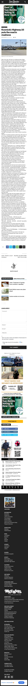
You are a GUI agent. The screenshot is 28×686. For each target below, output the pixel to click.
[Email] (20, 246)
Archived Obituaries (8, 577)
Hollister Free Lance (8, 639)
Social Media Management (10, 613)
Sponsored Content (8, 614)
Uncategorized (4, 27)
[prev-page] (2, 303)
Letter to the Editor (8, 516)
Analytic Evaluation (8, 616)
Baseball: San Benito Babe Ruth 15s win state (20, 256)
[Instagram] (8, 677)
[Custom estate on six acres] (5, 298)
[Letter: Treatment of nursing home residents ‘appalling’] (5, 284)
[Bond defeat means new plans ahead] (5, 291)
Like (16, 428)
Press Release (7, 518)
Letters (5, 548)
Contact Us (6, 515)
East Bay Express (8, 625)
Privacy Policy (7, 519)
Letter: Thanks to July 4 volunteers (7, 256)
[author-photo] (14, 266)
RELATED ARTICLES (7, 278)
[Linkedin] (14, 246)
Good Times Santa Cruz (9, 627)
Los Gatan (6, 642)
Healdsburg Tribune (8, 637)
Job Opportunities (8, 665)
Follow (15, 431)
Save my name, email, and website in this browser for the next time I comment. (14, 338)
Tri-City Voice (7, 649)
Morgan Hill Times (8, 643)
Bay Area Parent (8, 654)
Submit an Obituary (8, 578)
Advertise (6, 529)
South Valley (4, 37)
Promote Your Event (8, 570)
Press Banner (7, 645)
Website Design (7, 609)
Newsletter (6, 513)
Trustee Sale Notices (8, 603)
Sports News (7, 558)
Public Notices (7, 530)
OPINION (6, 544)
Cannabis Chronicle (8, 656)
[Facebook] (7, 246)
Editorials (6, 547)
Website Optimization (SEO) (10, 612)
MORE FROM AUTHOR (19, 278)
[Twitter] (10, 246)
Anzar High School (8, 560)
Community (6, 545)
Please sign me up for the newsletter (11, 342)
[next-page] (5, 303)
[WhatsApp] (17, 246)
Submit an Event (8, 569)
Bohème (6, 655)
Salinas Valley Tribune (9, 646)
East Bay (6, 658)
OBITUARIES (7, 574)
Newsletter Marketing (9, 617)
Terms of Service (8, 521)
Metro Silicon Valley (8, 628)
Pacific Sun (6, 631)
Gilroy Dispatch (7, 636)
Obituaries (6, 575)
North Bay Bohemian (9, 630)
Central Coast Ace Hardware (10, 583)
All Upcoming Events (8, 566)
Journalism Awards (8, 666)
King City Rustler (8, 640)
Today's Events (7, 567)
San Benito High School (9, 561)
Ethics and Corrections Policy (10, 522)
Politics (6, 541)
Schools (6, 539)
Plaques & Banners (8, 524)
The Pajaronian (7, 647)
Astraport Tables (8, 584)
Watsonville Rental (8, 586)
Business (6, 536)
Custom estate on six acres (16, 296)
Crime (5, 538)
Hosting (6, 610)
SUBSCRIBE (7, 509)
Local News (6, 535)
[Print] (23, 246)
